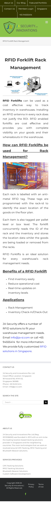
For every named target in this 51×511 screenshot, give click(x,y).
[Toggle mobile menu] (46, 22)
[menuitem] (8, 3)
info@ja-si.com (20, 337)
